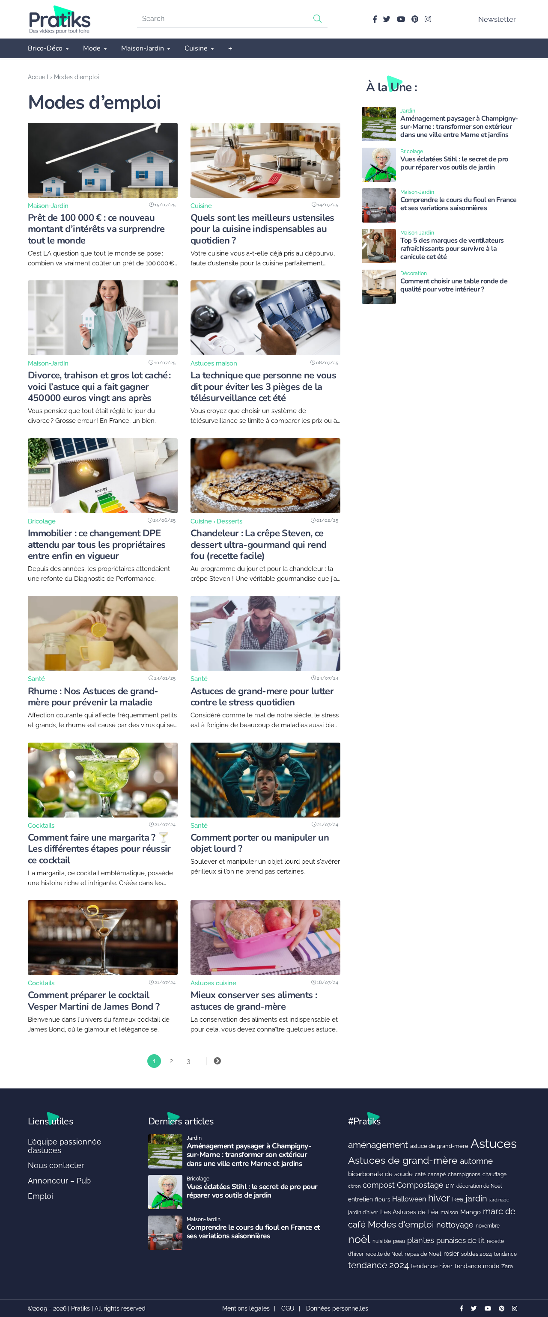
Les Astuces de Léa (409, 1212)
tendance (505, 1254)
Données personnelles (337, 1308)
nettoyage (455, 1224)
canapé (437, 1174)
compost (379, 1184)
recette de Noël (384, 1254)
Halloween (409, 1199)
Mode (92, 48)
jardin (476, 1199)
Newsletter (497, 19)
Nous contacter (56, 1165)
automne (476, 1160)
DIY (450, 1186)
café (420, 1174)
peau (399, 1241)
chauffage (494, 1174)
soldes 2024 (476, 1254)
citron (354, 1186)
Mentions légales (246, 1308)
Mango (470, 1212)
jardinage (499, 1199)
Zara (507, 1266)
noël (359, 1239)
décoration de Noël (479, 1186)
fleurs (382, 1199)
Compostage (420, 1184)
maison (449, 1213)
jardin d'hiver (363, 1212)
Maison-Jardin (142, 48)
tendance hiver (432, 1266)
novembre (488, 1225)
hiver (439, 1198)
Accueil (38, 76)
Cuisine (196, 48)
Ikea (457, 1199)
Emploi (40, 1196)
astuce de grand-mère (439, 1146)
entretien (360, 1199)
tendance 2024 (378, 1265)
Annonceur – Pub (59, 1180)
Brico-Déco (45, 48)
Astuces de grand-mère (403, 1160)
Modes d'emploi (401, 1224)
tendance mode (477, 1266)
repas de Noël (423, 1254)
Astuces (494, 1143)
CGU (288, 1308)
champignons (464, 1174)
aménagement (378, 1144)
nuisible (381, 1241)
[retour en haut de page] (526, 1269)
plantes (420, 1240)
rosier (451, 1253)
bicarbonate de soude (380, 1174)
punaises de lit (460, 1240)
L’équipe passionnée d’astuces (64, 1146)
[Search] (318, 18)
